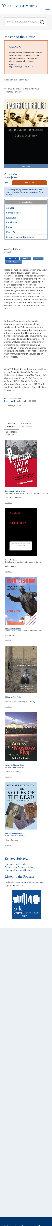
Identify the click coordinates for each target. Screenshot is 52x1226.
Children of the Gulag (13, 697)
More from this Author (26, 425)
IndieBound (11, 222)
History (8, 864)
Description (12, 258)
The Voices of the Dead (13, 833)
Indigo (9, 227)
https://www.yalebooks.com (21, 66)
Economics (10, 867)
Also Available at (26, 202)
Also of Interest (11, 425)
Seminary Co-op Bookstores (20, 236)
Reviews (25, 258)
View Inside (26, 166)
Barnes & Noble (14, 212)
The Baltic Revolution (13, 628)
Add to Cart (29, 182)
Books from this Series (11, 433)
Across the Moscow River (14, 765)
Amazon (10, 207)
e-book (7, 251)
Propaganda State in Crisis (15, 491)
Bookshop (11, 217)
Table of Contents (13, 262)
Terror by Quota (11, 560)
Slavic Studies (21, 864)
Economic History (26, 867)
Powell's (10, 232)
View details (8, 503)
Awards (38, 258)
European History (23, 870)
